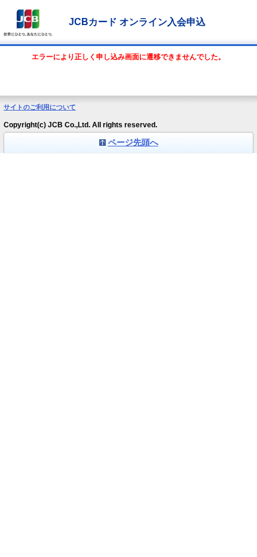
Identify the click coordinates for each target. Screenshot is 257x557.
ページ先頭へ (133, 142)
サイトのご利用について (40, 107)
